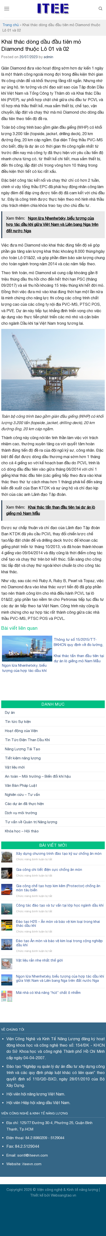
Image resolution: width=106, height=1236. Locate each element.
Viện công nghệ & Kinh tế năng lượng (67, 1189)
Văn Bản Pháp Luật (21, 785)
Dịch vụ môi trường (21, 813)
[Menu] (7, 8)
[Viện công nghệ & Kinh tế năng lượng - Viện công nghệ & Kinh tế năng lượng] (53, 8)
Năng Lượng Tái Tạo (22, 749)
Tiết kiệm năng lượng (23, 758)
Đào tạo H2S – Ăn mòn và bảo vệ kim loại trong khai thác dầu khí (58, 924)
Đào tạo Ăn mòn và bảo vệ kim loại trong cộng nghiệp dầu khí (59, 943)
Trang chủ (10, 25)
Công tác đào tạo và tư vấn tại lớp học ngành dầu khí (60, 905)
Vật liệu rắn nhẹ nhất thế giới (39, 960)
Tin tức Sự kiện (18, 721)
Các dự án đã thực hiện (24, 804)
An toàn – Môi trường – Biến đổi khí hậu (38, 776)
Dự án (10, 712)
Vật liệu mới (15, 767)
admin (48, 57)
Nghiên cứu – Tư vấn (22, 794)
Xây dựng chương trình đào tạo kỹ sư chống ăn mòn (59, 854)
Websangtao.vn (63, 1195)
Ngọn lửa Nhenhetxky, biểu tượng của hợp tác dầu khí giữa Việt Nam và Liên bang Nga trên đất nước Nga (60, 978)
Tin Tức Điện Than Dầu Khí (27, 740)
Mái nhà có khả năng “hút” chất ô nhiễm (48, 993)
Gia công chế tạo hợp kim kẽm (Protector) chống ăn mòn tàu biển (58, 888)
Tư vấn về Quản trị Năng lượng (31, 822)
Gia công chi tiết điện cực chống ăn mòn (49, 870)
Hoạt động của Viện (21, 731)
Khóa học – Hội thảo (22, 831)
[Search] (100, 8)
